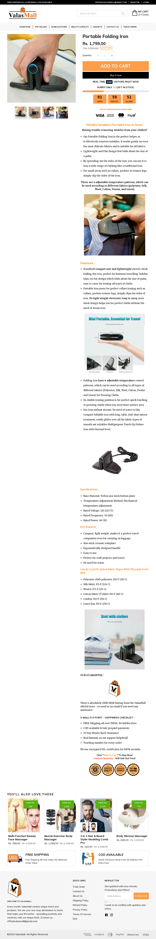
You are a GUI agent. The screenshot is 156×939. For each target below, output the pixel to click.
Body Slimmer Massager (132, 836)
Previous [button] (132, 793)
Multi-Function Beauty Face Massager (22, 837)
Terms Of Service (82, 914)
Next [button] (143, 793)
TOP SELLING (41, 27)
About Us (78, 895)
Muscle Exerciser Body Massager (58, 837)
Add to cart (116, 66)
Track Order (79, 886)
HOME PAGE (25, 27)
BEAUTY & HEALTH (80, 27)
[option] (21, 112)
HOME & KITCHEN (59, 27)
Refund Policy (80, 905)
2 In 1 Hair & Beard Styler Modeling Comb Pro (94, 839)
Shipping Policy (81, 900)
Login (146, 2)
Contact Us (78, 891)
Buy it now (115, 75)
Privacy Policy (80, 909)
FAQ (75, 918)
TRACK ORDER (129, 27)
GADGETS (97, 27)
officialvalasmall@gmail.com (111, 2)
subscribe (141, 896)
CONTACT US (112, 27)
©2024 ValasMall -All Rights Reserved (27, 934)
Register (134, 2)
